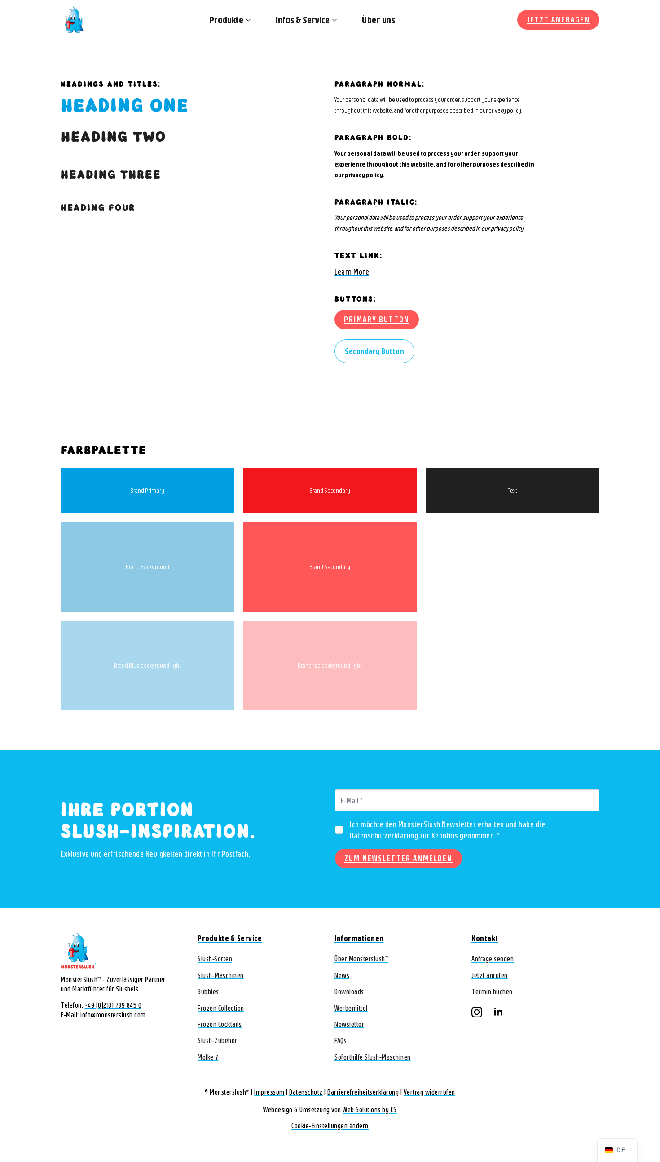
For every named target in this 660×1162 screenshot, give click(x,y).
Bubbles (208, 991)
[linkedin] (498, 1012)
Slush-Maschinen (221, 975)
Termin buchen (492, 991)
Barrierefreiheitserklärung (363, 1092)
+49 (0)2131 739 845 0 (113, 1005)
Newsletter (349, 1024)
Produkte (226, 20)
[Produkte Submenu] (247, 20)
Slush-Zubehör (218, 1040)
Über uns (379, 20)
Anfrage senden (492, 959)
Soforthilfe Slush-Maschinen (372, 1057)
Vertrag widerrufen (429, 1092)
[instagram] (476, 1012)
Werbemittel (351, 1008)
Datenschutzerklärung (384, 835)
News (341, 975)
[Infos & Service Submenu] (333, 20)
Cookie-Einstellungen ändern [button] (330, 1126)
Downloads (349, 991)
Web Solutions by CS (370, 1109)
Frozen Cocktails (220, 1024)
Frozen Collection (221, 1008)
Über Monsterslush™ (361, 959)
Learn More (351, 271)
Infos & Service (303, 20)
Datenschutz (306, 1092)
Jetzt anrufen (489, 975)
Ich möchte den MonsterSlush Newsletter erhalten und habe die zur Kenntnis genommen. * (447, 830)
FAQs (340, 1040)
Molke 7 (208, 1057)
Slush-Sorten (215, 959)
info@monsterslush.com (113, 1015)
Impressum (269, 1092)
